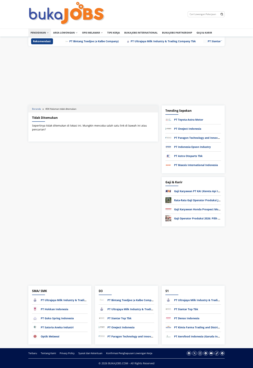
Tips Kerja (113, 32)
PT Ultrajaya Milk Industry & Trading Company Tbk (155, 41)
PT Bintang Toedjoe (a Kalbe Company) (85, 41)
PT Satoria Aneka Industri (57, 327)
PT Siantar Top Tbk (211, 41)
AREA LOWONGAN (64, 32)
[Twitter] (194, 353)
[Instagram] (200, 353)
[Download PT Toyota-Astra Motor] (168, 119)
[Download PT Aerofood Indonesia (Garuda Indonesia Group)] (168, 336)
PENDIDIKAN (38, 32)
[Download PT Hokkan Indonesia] (35, 309)
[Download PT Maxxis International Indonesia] (168, 165)
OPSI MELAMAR (91, 32)
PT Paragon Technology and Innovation (199, 138)
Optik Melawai (50, 336)
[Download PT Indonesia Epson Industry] (168, 146)
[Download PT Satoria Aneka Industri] (35, 327)
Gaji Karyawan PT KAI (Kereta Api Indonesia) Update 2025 (210, 191)
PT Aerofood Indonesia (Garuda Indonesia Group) (205, 336)
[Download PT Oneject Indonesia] (168, 128)
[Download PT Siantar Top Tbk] (102, 318)
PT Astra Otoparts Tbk (188, 156)
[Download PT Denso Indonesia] (168, 318)
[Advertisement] (126, 76)
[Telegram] (222, 353)
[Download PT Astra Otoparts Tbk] (168, 156)
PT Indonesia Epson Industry (192, 147)
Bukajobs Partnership (177, 32)
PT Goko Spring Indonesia (57, 318)
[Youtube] (211, 353)
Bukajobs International (141, 32)
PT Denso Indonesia (186, 318)
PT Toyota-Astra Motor (188, 119)
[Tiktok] (216, 353)
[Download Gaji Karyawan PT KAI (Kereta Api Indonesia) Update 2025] (168, 191)
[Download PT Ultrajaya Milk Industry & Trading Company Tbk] (35, 299)
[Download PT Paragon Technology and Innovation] (168, 137)
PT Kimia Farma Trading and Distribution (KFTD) (204, 327)
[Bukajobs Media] (66, 14)
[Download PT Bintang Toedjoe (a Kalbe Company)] (102, 299)
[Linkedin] (205, 353)
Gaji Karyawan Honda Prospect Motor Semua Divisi (206, 209)
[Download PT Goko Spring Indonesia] (35, 318)
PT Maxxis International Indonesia (196, 165)
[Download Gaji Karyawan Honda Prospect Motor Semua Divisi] (168, 209)
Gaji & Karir (204, 32)
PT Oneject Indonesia (187, 128)
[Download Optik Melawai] (35, 336)
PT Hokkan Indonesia (54, 309)
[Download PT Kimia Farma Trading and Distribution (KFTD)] (168, 327)
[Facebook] (189, 353)
